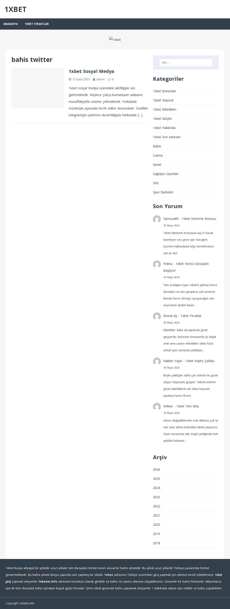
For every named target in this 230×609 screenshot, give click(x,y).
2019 (156, 534)
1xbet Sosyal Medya (91, 71)
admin (100, 79)
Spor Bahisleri (163, 192)
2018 (156, 543)
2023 (156, 497)
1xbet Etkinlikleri (164, 109)
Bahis (157, 146)
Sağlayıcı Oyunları (165, 174)
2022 (156, 506)
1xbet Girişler (162, 118)
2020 (156, 524)
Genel (157, 164)
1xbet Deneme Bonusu (199, 218)
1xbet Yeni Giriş (187, 406)
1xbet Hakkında (164, 128)
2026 (156, 469)
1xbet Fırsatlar (37, 24)
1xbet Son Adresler (167, 137)
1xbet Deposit (163, 100)
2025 (156, 478)
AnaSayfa (10, 24)
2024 (156, 488)
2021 (156, 515)
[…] (140, 115)
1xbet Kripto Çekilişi (200, 361)
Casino (158, 155)
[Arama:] (185, 62)
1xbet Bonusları (164, 91)
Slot (156, 183)
